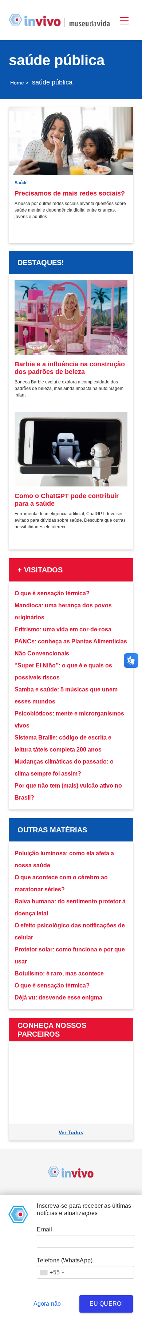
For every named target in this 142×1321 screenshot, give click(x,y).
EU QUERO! (106, 1304)
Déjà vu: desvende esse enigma (58, 997)
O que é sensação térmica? (52, 593)
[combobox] (51, 1272)
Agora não (47, 1304)
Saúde (21, 182)
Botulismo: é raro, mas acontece (59, 973)
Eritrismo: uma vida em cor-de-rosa (63, 629)
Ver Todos (71, 1132)
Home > (19, 83)
